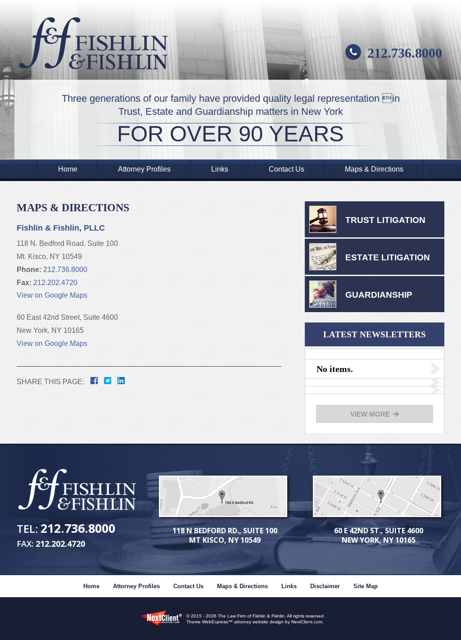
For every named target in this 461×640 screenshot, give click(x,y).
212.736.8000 (404, 53)
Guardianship (378, 295)
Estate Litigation (387, 257)
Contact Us (286, 169)
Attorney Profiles (144, 169)
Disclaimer (325, 586)
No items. (334, 369)
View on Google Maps (52, 295)
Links (219, 169)
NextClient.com (306, 621)
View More (370, 414)
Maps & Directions (374, 169)
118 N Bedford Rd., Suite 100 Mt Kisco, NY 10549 (224, 535)
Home (67, 169)
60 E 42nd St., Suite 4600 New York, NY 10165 (378, 535)
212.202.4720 (55, 282)
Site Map (365, 586)
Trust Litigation (385, 220)
